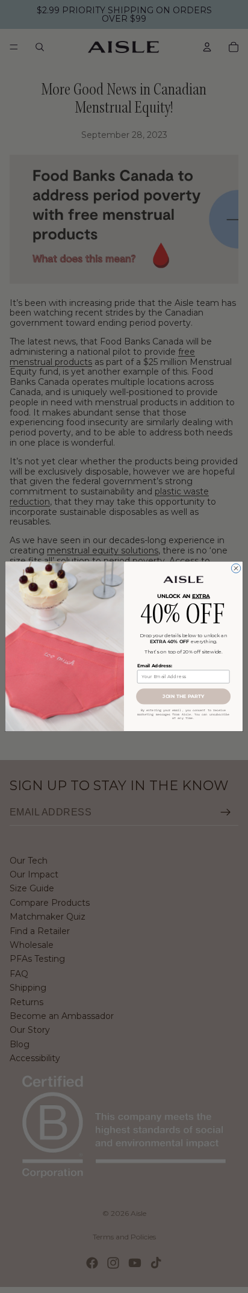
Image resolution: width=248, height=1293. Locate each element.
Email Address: (154, 665)
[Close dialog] (235, 568)
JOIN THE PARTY (183, 697)
